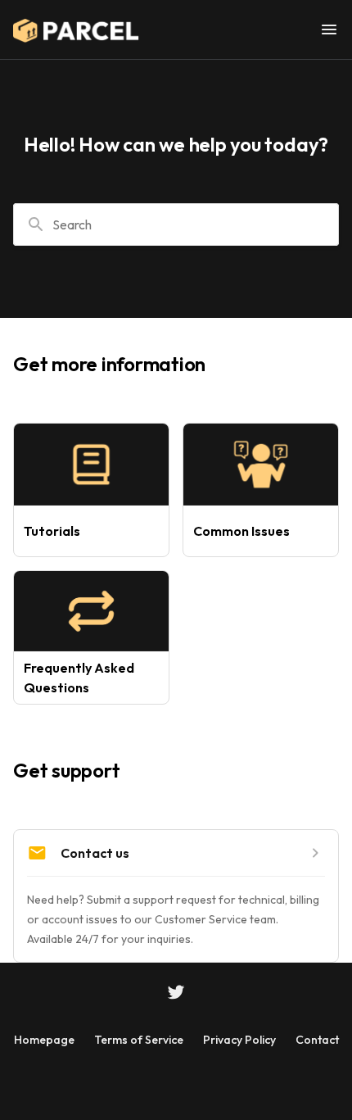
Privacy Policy (239, 1039)
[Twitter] (176, 993)
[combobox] (176, 224)
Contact (317, 1039)
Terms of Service (138, 1039)
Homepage (44, 1039)
